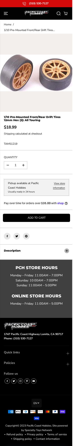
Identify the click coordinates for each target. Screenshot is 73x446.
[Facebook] (7, 236)
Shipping (9, 134)
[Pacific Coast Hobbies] (36, 13)
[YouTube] (33, 385)
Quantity (10, 157)
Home (7, 24)
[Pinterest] (26, 236)
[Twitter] (16, 236)
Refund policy (25, 438)
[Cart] (65, 13)
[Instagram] (20, 385)
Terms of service (24, 443)
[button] (6, 13)
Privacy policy (46, 438)
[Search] (58, 13)
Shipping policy (47, 443)
